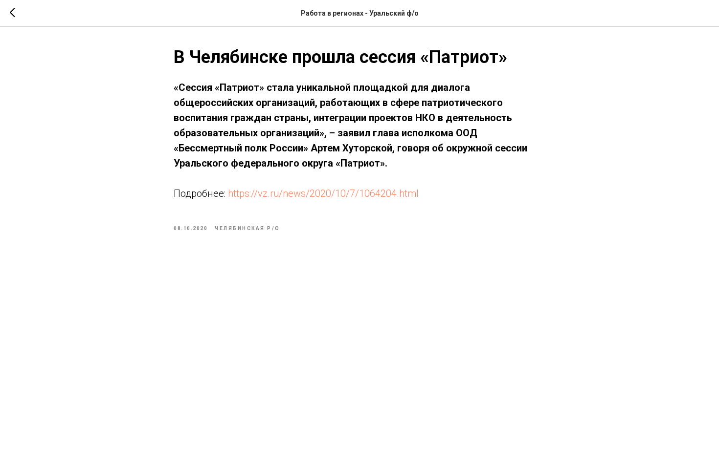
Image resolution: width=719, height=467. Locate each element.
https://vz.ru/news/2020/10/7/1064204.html (323, 193)
